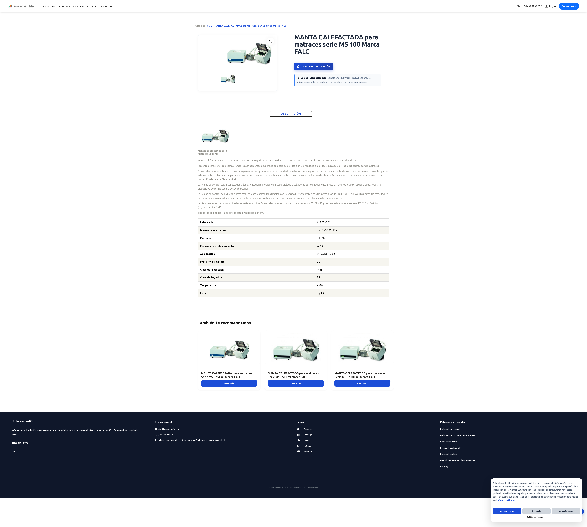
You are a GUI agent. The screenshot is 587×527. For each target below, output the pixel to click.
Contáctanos (569, 6)
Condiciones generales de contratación (457, 460)
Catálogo (200, 25)
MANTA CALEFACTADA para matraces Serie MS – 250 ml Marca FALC (226, 375)
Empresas (307, 429)
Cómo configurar (506, 500)
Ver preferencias (566, 511)
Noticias (307, 446)
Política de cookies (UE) (450, 448)
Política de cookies (448, 454)
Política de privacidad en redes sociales (457, 435)
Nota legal (444, 466)
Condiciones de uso (449, 441)
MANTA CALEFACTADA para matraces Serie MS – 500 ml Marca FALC (293, 375)
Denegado (536, 511)
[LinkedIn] (14, 451)
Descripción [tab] (291, 113)
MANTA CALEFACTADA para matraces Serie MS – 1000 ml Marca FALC (360, 375)
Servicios (308, 440)
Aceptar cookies (507, 511)
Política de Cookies (535, 517)
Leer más (229, 383)
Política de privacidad (450, 429)
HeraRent (308, 451)
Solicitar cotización (315, 66)
